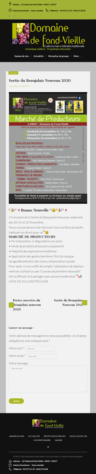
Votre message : (19, 363)
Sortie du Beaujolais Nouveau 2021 (68, 303)
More (76, 56)
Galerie (58, 440)
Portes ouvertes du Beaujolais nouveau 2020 (27, 305)
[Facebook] (9, 16)
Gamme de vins (21, 56)
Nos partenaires (42, 440)
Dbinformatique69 (75, 456)
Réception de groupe (58, 56)
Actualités (39, 56)
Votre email (16, 356)
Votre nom (16, 348)
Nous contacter (78, 436)
